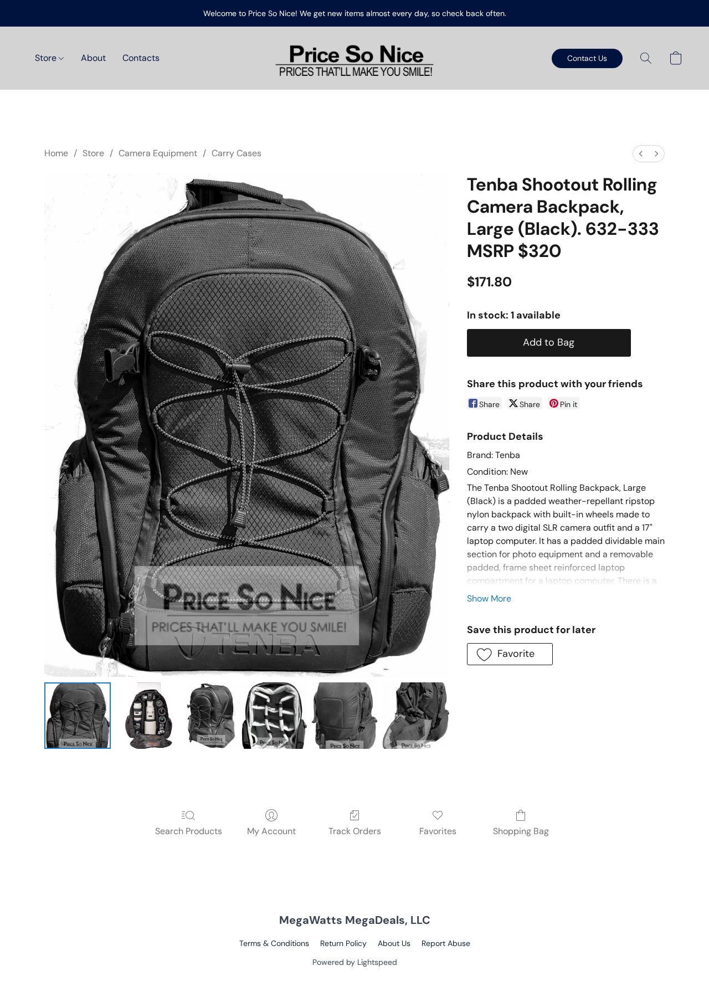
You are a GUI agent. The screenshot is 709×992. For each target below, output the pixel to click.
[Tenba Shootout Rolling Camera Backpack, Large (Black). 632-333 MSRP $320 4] (344, 715)
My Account (271, 831)
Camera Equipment (158, 153)
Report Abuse (446, 943)
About (93, 58)
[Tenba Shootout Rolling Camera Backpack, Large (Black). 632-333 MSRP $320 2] (211, 715)
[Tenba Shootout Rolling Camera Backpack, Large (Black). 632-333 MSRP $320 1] (148, 715)
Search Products (188, 831)
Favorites (437, 831)
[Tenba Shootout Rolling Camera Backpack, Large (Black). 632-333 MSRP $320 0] (77, 715)
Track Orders (354, 831)
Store (47, 58)
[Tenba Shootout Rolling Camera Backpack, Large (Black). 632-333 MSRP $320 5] (415, 715)
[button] (354, 58)
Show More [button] (489, 598)
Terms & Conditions (274, 943)
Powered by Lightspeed (354, 962)
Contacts (141, 58)
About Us (394, 943)
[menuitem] (641, 154)
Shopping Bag (521, 831)
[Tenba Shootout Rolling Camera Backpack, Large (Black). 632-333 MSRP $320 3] (273, 715)
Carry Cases (236, 153)
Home (56, 153)
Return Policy (343, 943)
